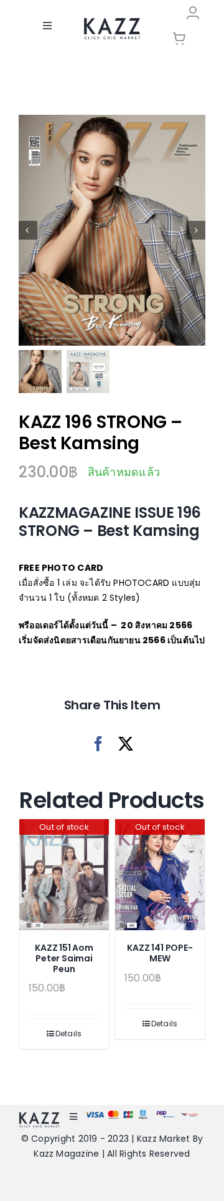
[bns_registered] (165, 1114)
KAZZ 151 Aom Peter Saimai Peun (64, 958)
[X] (125, 744)
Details (68, 1033)
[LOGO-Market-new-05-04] (112, 22)
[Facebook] (98, 744)
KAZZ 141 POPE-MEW (159, 953)
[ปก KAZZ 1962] (112, 230)
